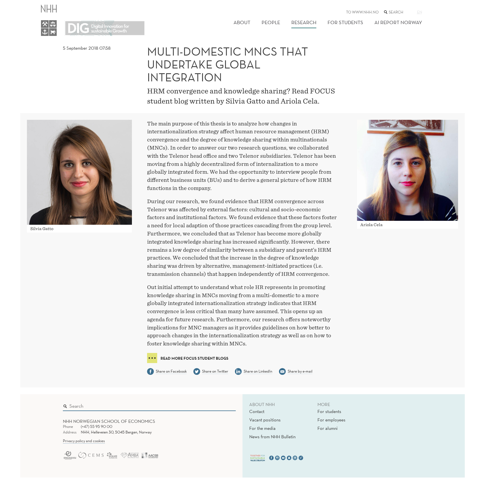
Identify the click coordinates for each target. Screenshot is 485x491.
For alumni (327, 428)
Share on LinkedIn (258, 371)
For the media (262, 428)
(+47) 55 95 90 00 (96, 426)
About (242, 22)
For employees (331, 420)
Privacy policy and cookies (84, 440)
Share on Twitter (215, 371)
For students (345, 22)
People (271, 22)
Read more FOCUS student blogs (194, 358)
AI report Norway (398, 22)
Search (223, 404)
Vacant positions (265, 420)
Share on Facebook (171, 371)
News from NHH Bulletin (272, 436)
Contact (256, 411)
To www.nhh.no (362, 12)
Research (303, 22)
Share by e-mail (300, 371)
